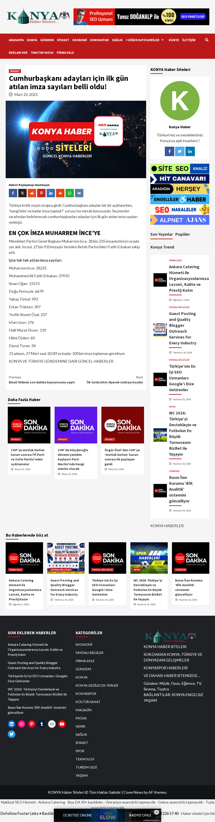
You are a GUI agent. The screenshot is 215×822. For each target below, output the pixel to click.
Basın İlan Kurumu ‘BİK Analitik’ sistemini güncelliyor (181, 489)
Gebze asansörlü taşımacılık (180, 802)
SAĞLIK (117, 40)
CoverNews (133, 792)
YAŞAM (82, 775)
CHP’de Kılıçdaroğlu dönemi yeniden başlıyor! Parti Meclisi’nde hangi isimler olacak (73, 459)
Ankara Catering (51, 802)
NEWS (80, 726)
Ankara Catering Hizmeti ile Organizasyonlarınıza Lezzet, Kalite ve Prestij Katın (189, 278)
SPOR (172, 406)
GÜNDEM (47, 40)
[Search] (206, 40)
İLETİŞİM (188, 40)
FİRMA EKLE (65, 52)
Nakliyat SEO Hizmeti (18, 802)
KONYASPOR (99, 40)
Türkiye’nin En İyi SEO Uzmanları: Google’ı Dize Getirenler (182, 377)
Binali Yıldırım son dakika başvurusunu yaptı (42, 379)
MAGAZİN (84, 710)
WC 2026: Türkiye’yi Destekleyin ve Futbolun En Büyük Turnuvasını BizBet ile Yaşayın (148, 589)
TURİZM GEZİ (86, 767)
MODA (81, 718)
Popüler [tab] (182, 234)
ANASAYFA (16, 40)
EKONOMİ (79, 40)
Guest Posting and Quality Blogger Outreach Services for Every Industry (34, 665)
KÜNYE (174, 40)
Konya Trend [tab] (162, 247)
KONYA (32, 40)
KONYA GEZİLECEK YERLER (97, 685)
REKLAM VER (18, 52)
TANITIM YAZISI (42, 52)
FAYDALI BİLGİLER (179, 307)
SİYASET (63, 40)
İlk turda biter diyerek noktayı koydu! (115, 379)
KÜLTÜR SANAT (88, 702)
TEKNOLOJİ (85, 759)
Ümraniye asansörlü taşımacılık (131, 802)
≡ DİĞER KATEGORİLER (142, 40)
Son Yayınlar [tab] (161, 234)
